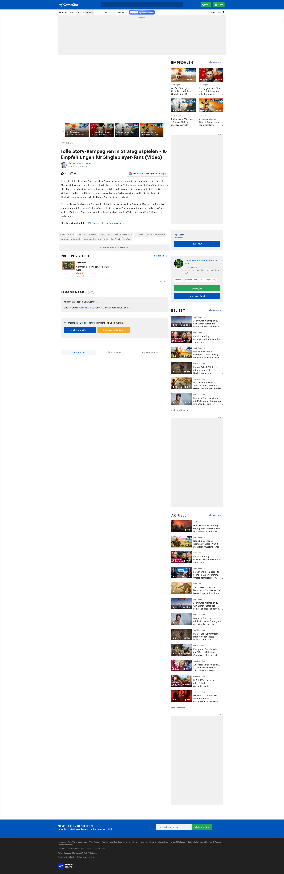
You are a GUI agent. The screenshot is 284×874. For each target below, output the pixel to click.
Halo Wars (127, 239)
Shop (220, 4)
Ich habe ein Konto (80, 330)
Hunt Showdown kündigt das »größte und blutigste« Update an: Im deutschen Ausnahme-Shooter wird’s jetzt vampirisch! (206, 531)
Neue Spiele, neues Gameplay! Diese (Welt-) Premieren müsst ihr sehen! (206, 354)
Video (62, 234)
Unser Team (72, 842)
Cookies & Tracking (213, 842)
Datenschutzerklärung (196, 842)
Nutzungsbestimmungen (166, 842)
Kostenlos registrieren (113, 330)
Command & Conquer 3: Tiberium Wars (116, 234)
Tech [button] (97, 12)
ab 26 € (79, 273)
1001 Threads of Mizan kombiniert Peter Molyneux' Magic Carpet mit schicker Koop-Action (207, 592)
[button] (63, 12)
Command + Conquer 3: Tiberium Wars (92, 268)
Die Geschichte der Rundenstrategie (107, 223)
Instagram (77, 853)
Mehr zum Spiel (197, 296)
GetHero (89, 848)
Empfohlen (182, 62)
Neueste (78, 352)
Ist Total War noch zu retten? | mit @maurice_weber (203, 683)
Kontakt (152, 842)
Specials (71, 234)
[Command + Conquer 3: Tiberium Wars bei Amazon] (68, 267)
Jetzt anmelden (201, 827)
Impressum (62, 842)
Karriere (135, 842)
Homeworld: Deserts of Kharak (95, 239)
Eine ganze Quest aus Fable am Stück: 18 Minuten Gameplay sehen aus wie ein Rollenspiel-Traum (207, 653)
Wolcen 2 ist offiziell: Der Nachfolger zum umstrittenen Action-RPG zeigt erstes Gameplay (205, 700)
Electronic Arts (191, 279)
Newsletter (144, 842)
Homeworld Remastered (70, 239)
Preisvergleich (76, 256)
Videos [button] (89, 12)
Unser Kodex (83, 842)
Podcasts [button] (107, 12)
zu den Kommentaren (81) (112, 247)
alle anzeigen (160, 255)
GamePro (70, 848)
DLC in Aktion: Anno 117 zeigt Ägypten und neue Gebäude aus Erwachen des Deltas (207, 387)
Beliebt (178, 310)
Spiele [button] (73, 12)
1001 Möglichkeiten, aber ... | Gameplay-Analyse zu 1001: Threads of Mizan (206, 667)
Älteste (114, 352)
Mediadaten (182, 842)
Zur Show (197, 243)
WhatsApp (92, 853)
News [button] (81, 12)
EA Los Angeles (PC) (208, 279)
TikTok (84, 853)
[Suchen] (181, 4)
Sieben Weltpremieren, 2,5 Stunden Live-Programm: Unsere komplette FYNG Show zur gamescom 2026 (206, 576)
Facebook (68, 853)
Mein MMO (79, 848)
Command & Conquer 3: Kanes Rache (150, 234)
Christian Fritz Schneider (79, 163)
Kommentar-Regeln (87, 307)
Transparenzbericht (65, 844)
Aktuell (178, 515)
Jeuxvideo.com (99, 848)
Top (150, 352)
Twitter (60, 853)
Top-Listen (179, 234)
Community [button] (120, 12)
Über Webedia (94, 842)
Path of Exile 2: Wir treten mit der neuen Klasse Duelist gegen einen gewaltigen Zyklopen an (205, 371)
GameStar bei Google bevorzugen (149, 173)
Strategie (178, 279)
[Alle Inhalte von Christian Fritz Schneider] (64, 165)
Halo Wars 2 (115, 239)
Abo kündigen (107, 842)
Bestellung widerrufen (122, 842)
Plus (207, 4)
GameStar (61, 848)
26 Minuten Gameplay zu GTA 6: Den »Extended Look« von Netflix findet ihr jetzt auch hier (206, 325)
